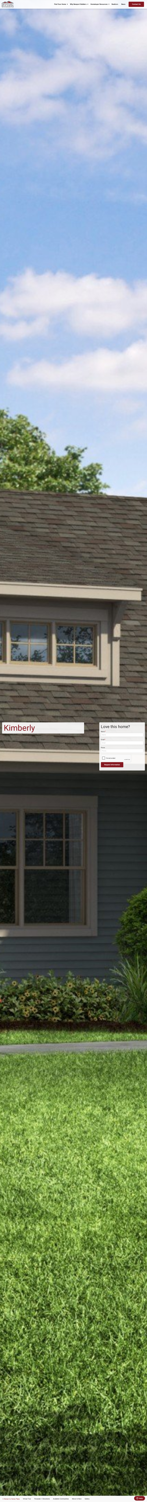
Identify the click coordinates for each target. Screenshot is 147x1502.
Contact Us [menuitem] (136, 4)
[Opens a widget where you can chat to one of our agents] (139, 1498)
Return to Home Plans (12, 1499)
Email (102, 739)
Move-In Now (77, 1499)
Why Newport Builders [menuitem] (78, 4)
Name (103, 731)
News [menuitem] (123, 4)
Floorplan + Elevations (42, 1499)
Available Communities (61, 1499)
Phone (103, 747)
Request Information (112, 765)
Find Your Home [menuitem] (60, 4)
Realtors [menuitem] (115, 4)
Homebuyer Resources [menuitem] (99, 4)
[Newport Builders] (7, 4)
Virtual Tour (27, 1499)
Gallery (87, 1499)
